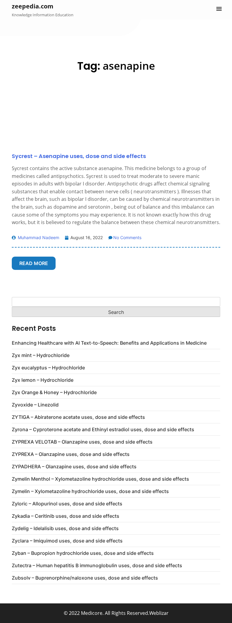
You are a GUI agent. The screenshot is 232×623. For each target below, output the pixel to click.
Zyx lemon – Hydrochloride (42, 380)
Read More (33, 263)
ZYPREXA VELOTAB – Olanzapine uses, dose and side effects (82, 442)
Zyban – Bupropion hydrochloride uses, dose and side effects (83, 553)
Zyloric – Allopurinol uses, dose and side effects (67, 504)
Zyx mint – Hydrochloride (40, 355)
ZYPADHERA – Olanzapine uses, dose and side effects (74, 466)
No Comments (127, 237)
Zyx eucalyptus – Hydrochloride (48, 368)
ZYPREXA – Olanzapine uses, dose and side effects (71, 454)
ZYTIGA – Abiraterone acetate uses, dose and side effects (78, 417)
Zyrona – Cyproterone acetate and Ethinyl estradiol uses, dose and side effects (103, 429)
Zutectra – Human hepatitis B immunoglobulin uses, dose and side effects (97, 565)
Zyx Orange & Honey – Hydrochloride (54, 392)
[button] (219, 9)
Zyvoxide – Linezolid (35, 405)
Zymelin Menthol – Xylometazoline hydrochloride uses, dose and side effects (100, 479)
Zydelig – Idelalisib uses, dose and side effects (65, 528)
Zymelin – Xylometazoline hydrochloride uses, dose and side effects (90, 491)
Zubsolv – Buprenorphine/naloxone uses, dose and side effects (85, 578)
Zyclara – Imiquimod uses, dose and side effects (67, 541)
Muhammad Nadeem (38, 237)
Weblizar (159, 613)
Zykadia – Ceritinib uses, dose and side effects (65, 516)
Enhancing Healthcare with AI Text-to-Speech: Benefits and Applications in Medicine (109, 343)
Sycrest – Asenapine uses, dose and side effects (79, 156)
